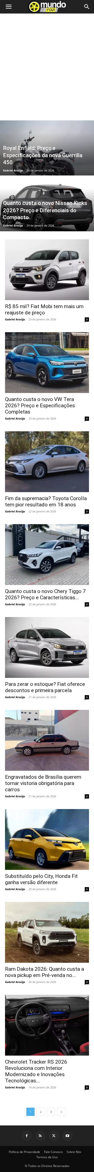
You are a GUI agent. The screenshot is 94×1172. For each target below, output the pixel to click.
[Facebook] (27, 1136)
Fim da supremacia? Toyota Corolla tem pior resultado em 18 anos (46, 501)
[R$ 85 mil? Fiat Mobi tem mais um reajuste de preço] (47, 269)
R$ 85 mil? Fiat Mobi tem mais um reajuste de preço (44, 309)
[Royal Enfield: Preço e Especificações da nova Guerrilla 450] (47, 161)
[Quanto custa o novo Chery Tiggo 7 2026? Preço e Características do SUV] (47, 554)
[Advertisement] (47, 71)
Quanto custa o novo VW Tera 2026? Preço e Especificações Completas (40, 405)
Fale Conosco (53, 1152)
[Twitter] (54, 1136)
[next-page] (61, 1112)
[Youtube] (67, 1136)
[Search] (87, 7)
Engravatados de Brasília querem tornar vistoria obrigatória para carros (43, 783)
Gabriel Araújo (13, 170)
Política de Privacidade (24, 1152)
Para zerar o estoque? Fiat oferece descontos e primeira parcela (45, 687)
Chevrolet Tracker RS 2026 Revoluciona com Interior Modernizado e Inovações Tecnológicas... (36, 1071)
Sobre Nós (74, 1152)
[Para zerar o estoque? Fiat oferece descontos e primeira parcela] (47, 647)
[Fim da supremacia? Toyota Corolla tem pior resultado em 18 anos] (47, 461)
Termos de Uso (47, 1157)
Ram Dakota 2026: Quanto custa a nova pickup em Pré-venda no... (44, 972)
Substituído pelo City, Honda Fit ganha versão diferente (41, 879)
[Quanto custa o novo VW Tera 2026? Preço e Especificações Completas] (47, 362)
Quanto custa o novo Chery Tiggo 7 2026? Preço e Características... (45, 594)
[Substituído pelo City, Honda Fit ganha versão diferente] (47, 839)
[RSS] (40, 1136)
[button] (9, 7)
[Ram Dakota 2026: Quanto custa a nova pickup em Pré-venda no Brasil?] (47, 932)
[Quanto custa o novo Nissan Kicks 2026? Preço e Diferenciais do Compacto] (47, 216)
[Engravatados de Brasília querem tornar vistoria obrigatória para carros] (47, 740)
